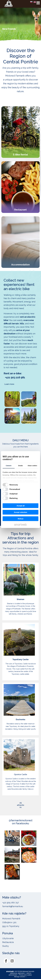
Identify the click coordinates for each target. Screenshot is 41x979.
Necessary (13, 485)
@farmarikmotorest (20, 820)
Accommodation (20, 264)
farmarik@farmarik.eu (12, 906)
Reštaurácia (8, 942)
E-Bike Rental (20, 154)
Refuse (20, 519)
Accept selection (20, 512)
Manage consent (19, 977)
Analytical (13, 494)
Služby (5, 946)
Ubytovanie (8, 938)
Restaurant (20, 209)
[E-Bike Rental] (20, 132)
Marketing (13, 498)
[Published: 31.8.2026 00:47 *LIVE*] (15, 971)
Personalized (14, 489)
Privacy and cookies (25, 975)
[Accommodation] (20, 242)
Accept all (20, 506)
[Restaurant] (20, 187)
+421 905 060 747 (10, 902)
